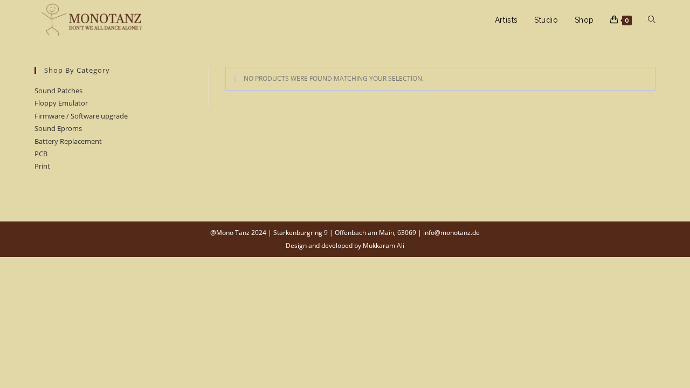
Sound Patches (58, 90)
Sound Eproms (58, 128)
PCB (40, 153)
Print (42, 166)
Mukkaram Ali (383, 245)
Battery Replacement (68, 141)
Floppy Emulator (61, 103)
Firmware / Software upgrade (81, 116)
